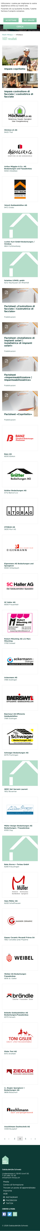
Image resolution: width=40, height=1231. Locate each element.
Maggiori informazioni (11, 14)
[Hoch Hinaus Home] (5, 1160)
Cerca (20, 27)
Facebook (10, 1200)
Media (6, 1182)
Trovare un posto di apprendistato (19, 1188)
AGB (5, 1194)
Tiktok (9, 1203)
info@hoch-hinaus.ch (11, 1178)
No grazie (29, 20)
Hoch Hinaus (7, 35)
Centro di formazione (13, 1185)
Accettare (11, 20)
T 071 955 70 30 (9, 1176)
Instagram (10, 1197)
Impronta (7, 1191)
